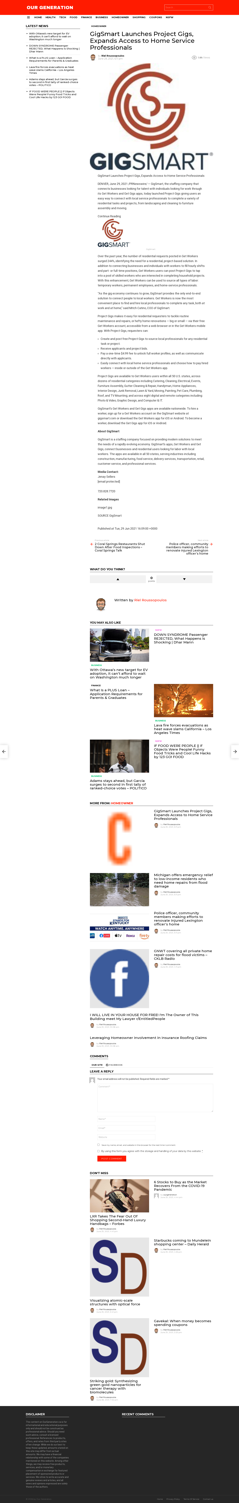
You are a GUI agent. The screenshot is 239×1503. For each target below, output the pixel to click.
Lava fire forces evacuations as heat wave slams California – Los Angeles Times (183, 729)
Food (73, 17)
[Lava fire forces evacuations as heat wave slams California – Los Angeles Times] (183, 700)
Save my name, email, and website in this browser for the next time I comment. (139, 1145)
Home (38, 17)
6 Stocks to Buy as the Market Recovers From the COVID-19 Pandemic (180, 1186)
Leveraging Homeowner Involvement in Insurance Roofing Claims (148, 1038)
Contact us (208, 1499)
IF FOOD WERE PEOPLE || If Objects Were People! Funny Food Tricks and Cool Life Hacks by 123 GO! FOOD (182, 751)
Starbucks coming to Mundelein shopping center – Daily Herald (182, 1242)
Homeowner (120, 17)
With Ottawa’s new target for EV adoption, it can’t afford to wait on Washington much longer (119, 673)
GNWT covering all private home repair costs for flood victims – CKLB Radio (183, 954)
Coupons (155, 17)
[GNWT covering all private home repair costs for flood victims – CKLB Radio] (119, 978)
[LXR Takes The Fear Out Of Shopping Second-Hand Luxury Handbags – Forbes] (119, 1195)
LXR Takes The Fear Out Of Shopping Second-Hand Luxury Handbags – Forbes (118, 1220)
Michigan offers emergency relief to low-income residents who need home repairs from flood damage (183, 880)
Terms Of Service (191, 1499)
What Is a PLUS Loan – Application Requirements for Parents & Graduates (116, 694)
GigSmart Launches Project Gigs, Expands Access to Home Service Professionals (183, 814)
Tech (62, 17)
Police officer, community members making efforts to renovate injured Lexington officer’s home (178, 918)
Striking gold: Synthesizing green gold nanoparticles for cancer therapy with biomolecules (115, 1386)
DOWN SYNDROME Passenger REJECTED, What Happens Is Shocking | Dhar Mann (181, 638)
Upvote (118, 579)
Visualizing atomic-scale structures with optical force (115, 1302)
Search (210, 8)
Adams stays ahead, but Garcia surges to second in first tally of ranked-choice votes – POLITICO (118, 784)
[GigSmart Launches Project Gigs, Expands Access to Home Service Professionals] (119, 838)
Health (50, 17)
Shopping (139, 17)
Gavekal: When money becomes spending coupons (182, 1323)
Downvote (184, 579)
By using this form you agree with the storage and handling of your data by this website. (152, 1151)
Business (102, 17)
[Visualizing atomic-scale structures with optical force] (119, 1267)
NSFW (169, 17)
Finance (86, 17)
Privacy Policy (173, 1499)
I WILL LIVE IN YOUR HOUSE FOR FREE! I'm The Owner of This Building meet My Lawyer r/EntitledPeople (144, 1017)
